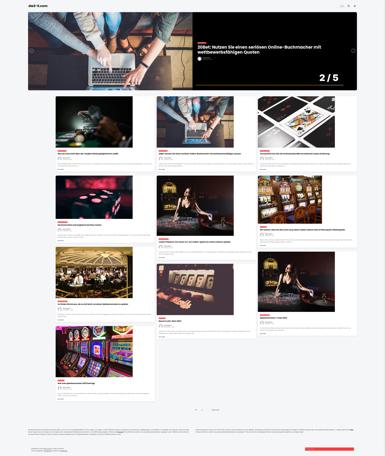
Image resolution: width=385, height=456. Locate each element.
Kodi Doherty (206, 55)
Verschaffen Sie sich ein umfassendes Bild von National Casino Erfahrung (294, 153)
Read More (61, 169)
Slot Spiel (263, 226)
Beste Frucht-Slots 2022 (170, 321)
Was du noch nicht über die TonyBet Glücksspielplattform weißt (88, 153)
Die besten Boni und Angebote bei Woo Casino (247, 49)
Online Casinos (202, 45)
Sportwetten (62, 150)
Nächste (215, 410)
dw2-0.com (38, 6)
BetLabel (120, 432)
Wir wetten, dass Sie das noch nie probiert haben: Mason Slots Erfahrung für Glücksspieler (302, 230)
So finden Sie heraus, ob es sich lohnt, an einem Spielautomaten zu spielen (93, 304)
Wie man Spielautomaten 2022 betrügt (76, 383)
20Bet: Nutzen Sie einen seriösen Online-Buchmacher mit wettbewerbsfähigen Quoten (200, 153)
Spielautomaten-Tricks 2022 (273, 318)
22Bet (352, 430)
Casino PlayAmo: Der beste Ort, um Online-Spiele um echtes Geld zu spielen (195, 242)
